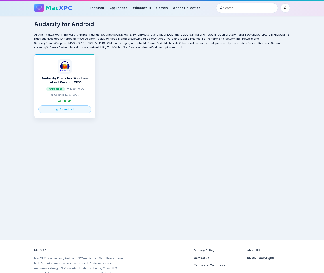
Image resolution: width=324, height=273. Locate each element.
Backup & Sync (128, 34)
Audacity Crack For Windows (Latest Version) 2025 (64, 80)
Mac (112, 43)
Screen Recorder (259, 43)
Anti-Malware (47, 34)
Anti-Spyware (66, 34)
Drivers (159, 38)
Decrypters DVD (266, 34)
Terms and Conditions (209, 265)
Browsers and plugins (154, 34)
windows (144, 47)
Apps (114, 34)
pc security (223, 43)
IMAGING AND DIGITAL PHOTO (88, 43)
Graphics (61, 43)
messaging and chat (129, 43)
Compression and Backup (237, 34)
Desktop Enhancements (64, 38)
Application (118, 8)
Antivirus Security (99, 34)
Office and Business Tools (197, 43)
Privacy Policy (204, 250)
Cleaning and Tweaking (202, 34)
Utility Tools (106, 47)
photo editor (239, 43)
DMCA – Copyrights (261, 258)
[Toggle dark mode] (285, 8)
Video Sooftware (126, 47)
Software (52, 47)
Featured (97, 8)
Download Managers (117, 38)
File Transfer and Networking (221, 38)
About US (253, 250)
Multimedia (171, 43)
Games (162, 8)
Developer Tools (92, 38)
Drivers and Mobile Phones (182, 38)
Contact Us (201, 258)
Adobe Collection (186, 8)
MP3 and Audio (153, 43)
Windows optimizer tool (166, 47)
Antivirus (82, 34)
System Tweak (69, 47)
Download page (143, 38)
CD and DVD (177, 34)
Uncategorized (89, 47)
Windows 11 (142, 8)
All (35, 34)
